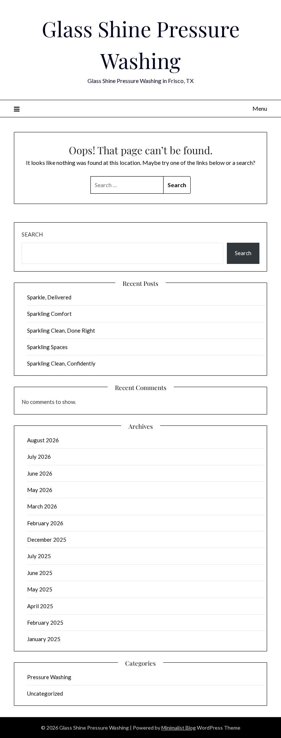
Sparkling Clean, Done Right (61, 330)
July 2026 (39, 456)
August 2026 (43, 440)
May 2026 (39, 490)
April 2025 (40, 606)
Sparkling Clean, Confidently (61, 363)
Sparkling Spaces (47, 347)
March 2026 (42, 506)
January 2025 (43, 639)
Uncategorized (45, 693)
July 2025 (39, 556)
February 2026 (45, 523)
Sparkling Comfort (49, 313)
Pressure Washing (49, 677)
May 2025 (39, 589)
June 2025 (39, 572)
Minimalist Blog (178, 727)
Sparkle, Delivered (49, 297)
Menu (259, 108)
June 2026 (39, 473)
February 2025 (45, 622)
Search (32, 234)
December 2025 (46, 539)
